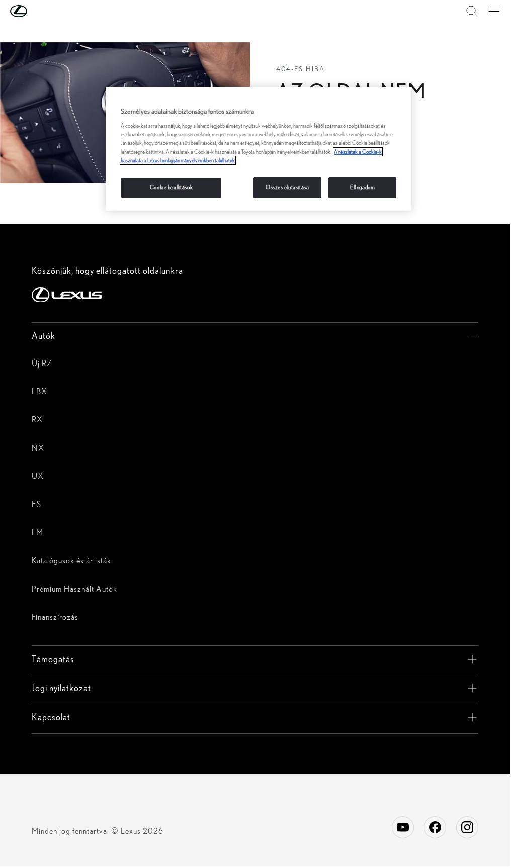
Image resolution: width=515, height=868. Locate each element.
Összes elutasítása (287, 187)
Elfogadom (362, 187)
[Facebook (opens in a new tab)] (435, 827)
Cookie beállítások (171, 187)
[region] (258, 149)
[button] (38, 11)
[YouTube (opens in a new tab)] (403, 827)
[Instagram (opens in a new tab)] (467, 827)
